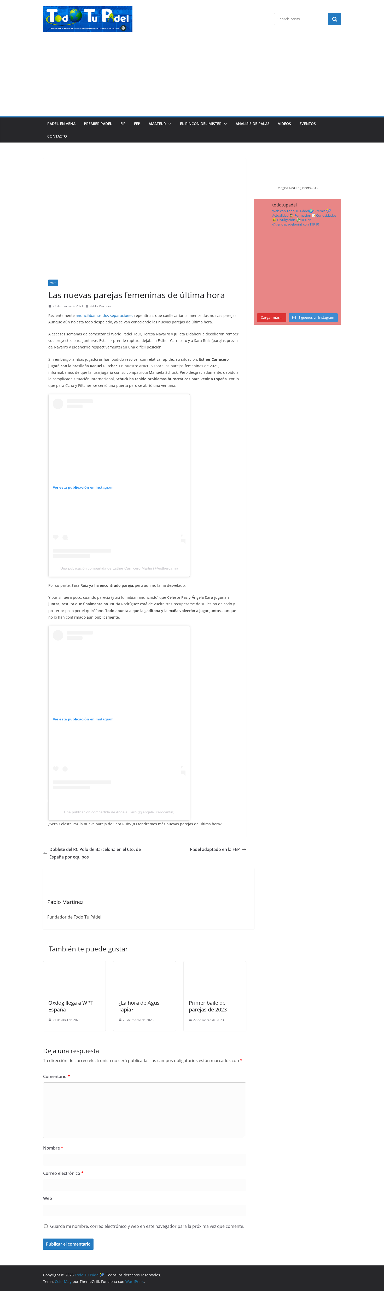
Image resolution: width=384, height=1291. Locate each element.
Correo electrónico (63, 1173)
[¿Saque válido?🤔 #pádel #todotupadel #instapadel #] (320, 270)
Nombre (53, 1148)
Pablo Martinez (101, 306)
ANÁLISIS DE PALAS (253, 123)
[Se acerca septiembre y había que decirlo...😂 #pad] (275, 244)
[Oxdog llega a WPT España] (74, 965)
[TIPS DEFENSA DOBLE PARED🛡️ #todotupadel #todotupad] (275, 297)
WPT (53, 283)
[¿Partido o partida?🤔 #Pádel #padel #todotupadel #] (320, 244)
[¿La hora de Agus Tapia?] (144, 965)
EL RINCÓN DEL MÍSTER (201, 123)
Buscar (334, 19)
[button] (169, 123)
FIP (123, 123)
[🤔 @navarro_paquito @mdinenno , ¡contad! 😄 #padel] (275, 270)
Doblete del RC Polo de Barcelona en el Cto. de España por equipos (95, 853)
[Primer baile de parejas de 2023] (215, 965)
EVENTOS (307, 123)
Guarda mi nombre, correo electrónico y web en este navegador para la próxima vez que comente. (147, 1226)
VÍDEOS (284, 123)
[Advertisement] (192, 77)
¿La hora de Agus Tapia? (139, 1006)
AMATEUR (157, 123)
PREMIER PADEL (98, 123)
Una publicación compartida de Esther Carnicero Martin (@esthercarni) (119, 568)
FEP (137, 123)
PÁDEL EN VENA (61, 123)
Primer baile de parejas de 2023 (208, 1006)
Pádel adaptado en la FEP (215, 849)
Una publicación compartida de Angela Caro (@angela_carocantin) (119, 812)
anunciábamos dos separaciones (104, 315)
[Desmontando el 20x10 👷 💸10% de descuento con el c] (320, 297)
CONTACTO (57, 136)
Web (47, 1198)
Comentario (56, 1076)
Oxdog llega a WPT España (70, 1006)
